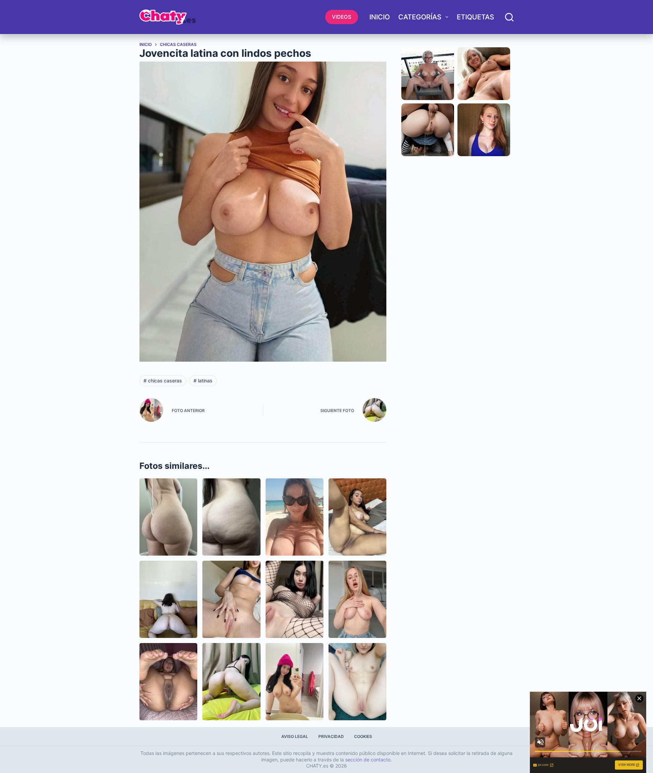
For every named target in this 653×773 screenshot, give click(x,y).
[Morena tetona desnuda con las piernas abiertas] (357, 517)
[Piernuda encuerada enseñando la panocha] (231, 681)
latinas (203, 380)
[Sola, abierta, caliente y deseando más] (294, 599)
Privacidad (331, 736)
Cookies (363, 736)
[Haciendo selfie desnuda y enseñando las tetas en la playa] (294, 517)
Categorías (419, 17)
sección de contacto (367, 759)
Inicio (379, 17)
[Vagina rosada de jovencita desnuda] (357, 681)
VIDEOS (341, 17)
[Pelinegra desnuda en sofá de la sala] (168, 599)
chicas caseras (163, 380)
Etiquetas (475, 17)
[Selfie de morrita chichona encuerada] (294, 681)
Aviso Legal (294, 736)
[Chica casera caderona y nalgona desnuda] (168, 517)
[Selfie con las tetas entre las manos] (357, 599)
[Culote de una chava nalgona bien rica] (231, 517)
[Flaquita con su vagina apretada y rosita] (231, 599)
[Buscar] (509, 17)
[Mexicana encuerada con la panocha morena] (168, 681)
